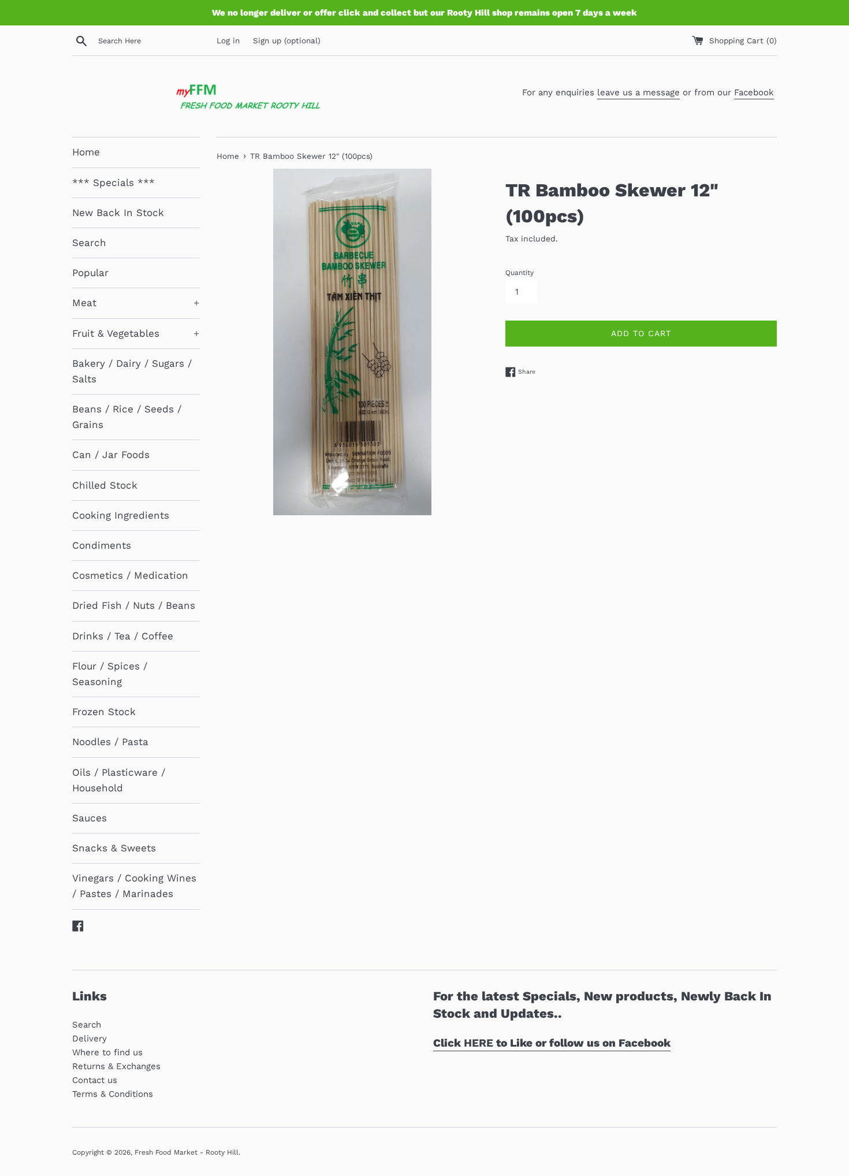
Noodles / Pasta (110, 741)
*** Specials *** (113, 182)
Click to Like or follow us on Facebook (552, 1043)
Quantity (519, 273)
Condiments (101, 545)
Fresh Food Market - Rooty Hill (187, 1152)
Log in (228, 40)
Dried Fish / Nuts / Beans (133, 605)
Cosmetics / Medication (130, 575)
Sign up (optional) (287, 40)
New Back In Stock (118, 212)
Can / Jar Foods (111, 454)
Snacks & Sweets (114, 848)
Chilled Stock (104, 485)
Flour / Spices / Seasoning (109, 673)
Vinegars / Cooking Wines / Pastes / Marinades (134, 885)
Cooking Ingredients (120, 515)
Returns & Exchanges (116, 1066)
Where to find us (107, 1052)
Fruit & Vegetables (135, 333)
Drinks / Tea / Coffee (122, 636)
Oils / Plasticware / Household (118, 780)
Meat (135, 302)
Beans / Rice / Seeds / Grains (126, 416)
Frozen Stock (104, 711)
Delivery (89, 1038)
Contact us (94, 1080)
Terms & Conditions (112, 1094)
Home (86, 152)
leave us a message (638, 92)
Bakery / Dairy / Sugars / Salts (132, 371)
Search (89, 242)
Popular (90, 272)
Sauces (89, 818)
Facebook (754, 92)
